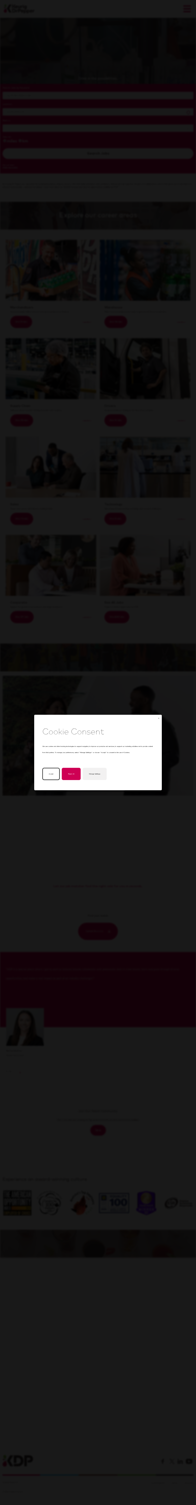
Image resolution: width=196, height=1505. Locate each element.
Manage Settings (94, 774)
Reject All (71, 774)
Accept (51, 774)
